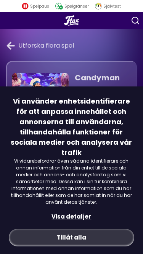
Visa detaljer (71, 216)
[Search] (135, 20)
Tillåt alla (71, 237)
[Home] (71, 20)
